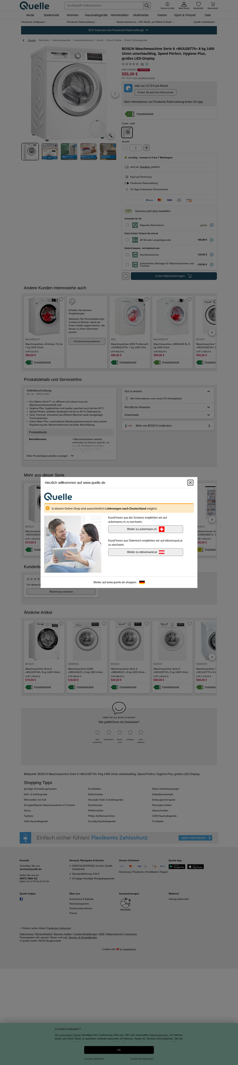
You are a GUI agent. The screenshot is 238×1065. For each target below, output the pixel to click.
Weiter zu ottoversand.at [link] (142, 552)
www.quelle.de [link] (116, 582)
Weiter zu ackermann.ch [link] (142, 529)
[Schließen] (190, 482)
